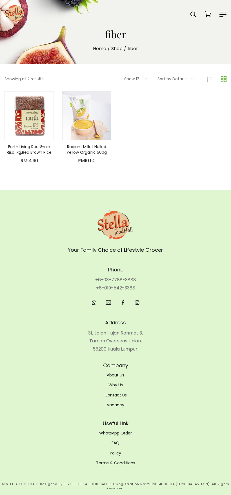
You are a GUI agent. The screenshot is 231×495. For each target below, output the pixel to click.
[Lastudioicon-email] (108, 303)
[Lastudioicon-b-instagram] (137, 303)
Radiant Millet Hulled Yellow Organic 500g (86, 149)
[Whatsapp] (94, 303)
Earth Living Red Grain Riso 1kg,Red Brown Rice (29, 149)
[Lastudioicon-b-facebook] (123, 303)
